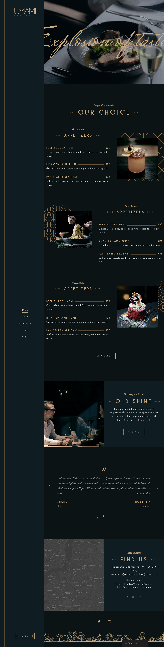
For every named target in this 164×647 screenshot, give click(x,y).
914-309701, (148, 567)
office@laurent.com (148, 574)
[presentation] (48, 487)
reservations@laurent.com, (123, 574)
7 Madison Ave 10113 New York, (125, 567)
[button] (97, 517)
